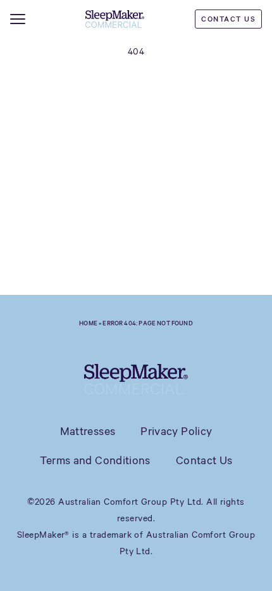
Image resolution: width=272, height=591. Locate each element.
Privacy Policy (176, 431)
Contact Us (228, 18)
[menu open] (17, 19)
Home (88, 323)
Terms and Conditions (95, 460)
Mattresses (88, 431)
